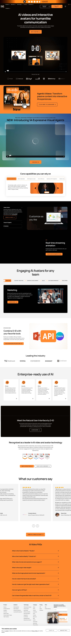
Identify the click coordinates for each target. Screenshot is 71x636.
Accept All (51, 630)
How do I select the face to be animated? (24, 578)
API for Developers (27, 613)
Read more (16, 398)
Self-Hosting (26, 610)
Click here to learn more (46, 104)
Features (5, 606)
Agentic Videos (6, 613)
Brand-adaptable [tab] (21, 178)
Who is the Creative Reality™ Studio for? (24, 556)
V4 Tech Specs (26, 608)
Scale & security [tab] (63, 178)
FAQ (45, 606)
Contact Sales (44, 6)
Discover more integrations (13, 343)
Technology (26, 604)
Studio (41, 608)
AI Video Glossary (48, 608)
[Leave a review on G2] (60, 619)
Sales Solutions (16, 608)
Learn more (36, 162)
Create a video (9, 217)
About (34, 606)
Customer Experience (17, 610)
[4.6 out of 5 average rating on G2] (35, 1)
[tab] (7, 280)
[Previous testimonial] (33, 525)
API (40, 606)
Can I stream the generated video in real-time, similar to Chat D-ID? (31, 595)
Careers (34, 610)
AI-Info (34, 619)
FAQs (46, 604)
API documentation (27, 611)
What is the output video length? (21, 567)
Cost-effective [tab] (41, 178)
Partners (34, 615)
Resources (35, 616)
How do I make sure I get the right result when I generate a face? (30, 584)
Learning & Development (18, 611)
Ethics (34, 608)
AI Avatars (5, 611)
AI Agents (5, 610)
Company (35, 604)
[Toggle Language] (69, 4)
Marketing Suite (16, 606)
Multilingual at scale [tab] (31, 178)
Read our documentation (54, 254)
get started (35, 31)
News (34, 613)
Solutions (15, 604)
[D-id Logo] (2, 6)
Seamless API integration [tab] (52, 178)
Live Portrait (26, 616)
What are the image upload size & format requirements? (28, 573)
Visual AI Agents (7, 222)
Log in (65, 6)
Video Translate (6, 616)
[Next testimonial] (37, 525)
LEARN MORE (14, 214)
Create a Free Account (35, 534)
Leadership (35, 611)
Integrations (26, 615)
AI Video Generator (7, 608)
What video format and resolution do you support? (27, 562)
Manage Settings (63, 630)
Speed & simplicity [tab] (11, 178)
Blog (34, 618)
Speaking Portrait (26, 618)
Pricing (41, 604)
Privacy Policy (35, 624)
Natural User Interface (27, 619)
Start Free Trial (56, 6)
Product (5, 604)
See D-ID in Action (26, 466)
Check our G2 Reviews (42, 466)
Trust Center (35, 621)
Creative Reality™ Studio (8, 615)
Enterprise (41, 610)
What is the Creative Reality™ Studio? (23, 551)
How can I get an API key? (19, 590)
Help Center (35, 623)
